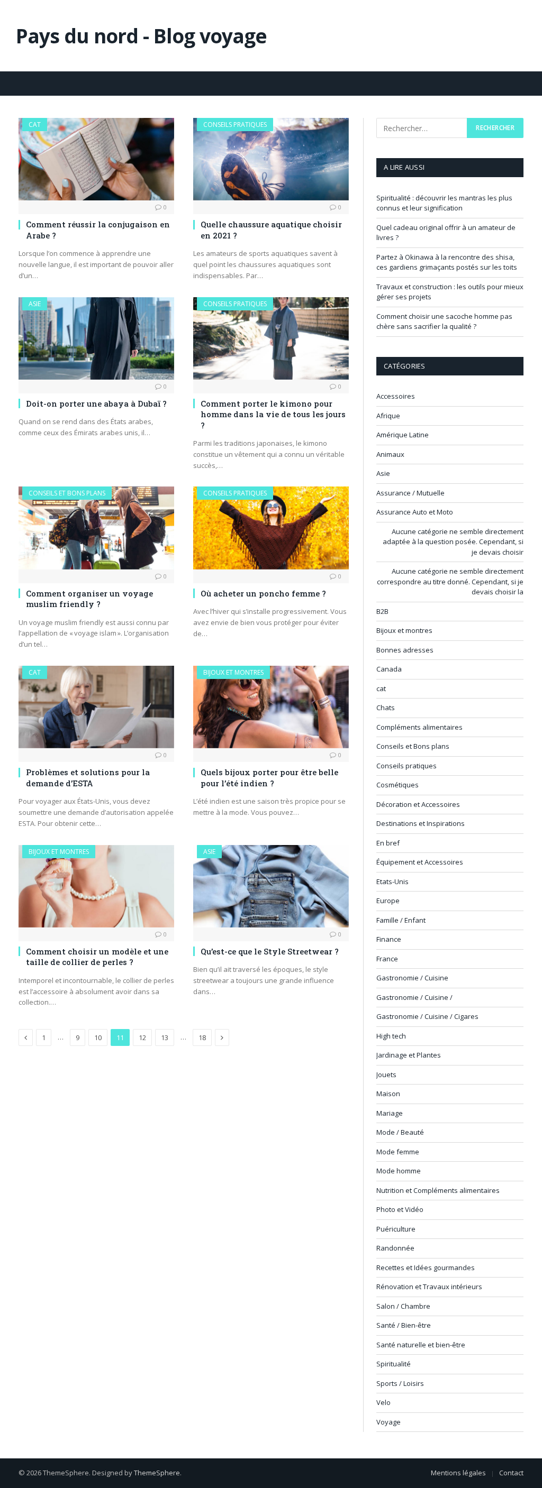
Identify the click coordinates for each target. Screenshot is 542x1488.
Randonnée (395, 1248)
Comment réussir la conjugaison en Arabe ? (98, 229)
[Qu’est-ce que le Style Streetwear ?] (271, 886)
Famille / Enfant (401, 920)
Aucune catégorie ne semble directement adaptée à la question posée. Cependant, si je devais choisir (453, 542)
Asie (35, 303)
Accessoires (395, 396)
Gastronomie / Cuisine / (414, 997)
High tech (391, 1036)
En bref (388, 843)
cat (35, 124)
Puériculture (395, 1229)
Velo (383, 1402)
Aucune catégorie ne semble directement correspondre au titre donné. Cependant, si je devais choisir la (450, 581)
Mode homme (398, 1170)
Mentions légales (458, 1472)
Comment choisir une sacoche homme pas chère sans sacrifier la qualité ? (444, 321)
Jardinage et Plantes (408, 1055)
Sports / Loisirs (400, 1383)
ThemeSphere (157, 1472)
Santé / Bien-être (403, 1325)
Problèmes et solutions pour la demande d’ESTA (88, 777)
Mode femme (397, 1151)
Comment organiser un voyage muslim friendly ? (89, 598)
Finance (388, 939)
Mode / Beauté (400, 1132)
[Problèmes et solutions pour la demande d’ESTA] (96, 707)
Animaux (390, 454)
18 (202, 1037)
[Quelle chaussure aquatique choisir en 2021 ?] (271, 159)
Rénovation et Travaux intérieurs (429, 1286)
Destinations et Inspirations (420, 823)
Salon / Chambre (403, 1306)
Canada (389, 669)
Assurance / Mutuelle (410, 493)
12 (142, 1037)
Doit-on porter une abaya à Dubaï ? (96, 403)
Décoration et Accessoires (418, 804)
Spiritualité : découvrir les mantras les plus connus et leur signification (444, 203)
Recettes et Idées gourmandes (425, 1267)
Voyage (388, 1422)
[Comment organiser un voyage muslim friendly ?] (96, 527)
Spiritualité (393, 1363)
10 (98, 1037)
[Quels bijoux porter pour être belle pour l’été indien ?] (271, 707)
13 (164, 1037)
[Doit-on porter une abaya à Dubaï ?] (96, 338)
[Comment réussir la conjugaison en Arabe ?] (96, 159)
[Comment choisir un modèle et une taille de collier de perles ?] (96, 886)
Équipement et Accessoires (419, 862)
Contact (511, 1472)
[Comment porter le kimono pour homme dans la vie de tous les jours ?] (271, 338)
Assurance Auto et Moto (414, 512)
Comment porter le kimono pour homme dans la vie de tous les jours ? (273, 414)
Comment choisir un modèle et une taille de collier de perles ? (97, 956)
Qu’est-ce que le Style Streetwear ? (270, 951)
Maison (388, 1093)
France (387, 958)
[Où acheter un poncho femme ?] (271, 527)
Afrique (388, 415)
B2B (382, 611)
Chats (385, 707)
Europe (388, 900)
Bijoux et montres (233, 672)
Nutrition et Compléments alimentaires (438, 1190)
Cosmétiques (397, 784)
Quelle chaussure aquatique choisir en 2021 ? (271, 229)
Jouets (386, 1074)
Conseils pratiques (235, 124)
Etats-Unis (392, 881)
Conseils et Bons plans (67, 493)
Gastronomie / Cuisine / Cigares (427, 1016)
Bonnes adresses (404, 650)
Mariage (389, 1113)
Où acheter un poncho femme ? (263, 593)
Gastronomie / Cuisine (412, 977)
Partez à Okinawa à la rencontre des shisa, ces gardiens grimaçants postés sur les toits (446, 262)
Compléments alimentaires (419, 727)
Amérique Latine (402, 434)
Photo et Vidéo (399, 1209)
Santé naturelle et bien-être (420, 1344)
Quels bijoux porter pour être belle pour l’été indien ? (269, 777)
